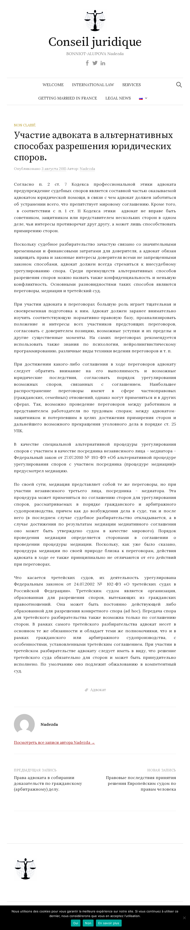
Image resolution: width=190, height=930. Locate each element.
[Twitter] (95, 62)
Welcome (53, 84)
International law (93, 84)
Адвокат (98, 689)
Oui (75, 923)
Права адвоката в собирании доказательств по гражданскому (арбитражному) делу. (48, 783)
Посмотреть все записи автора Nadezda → (54, 742)
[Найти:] (179, 84)
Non (88, 923)
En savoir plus (108, 923)
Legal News (118, 98)
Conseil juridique (95, 42)
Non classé (25, 125)
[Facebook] (87, 62)
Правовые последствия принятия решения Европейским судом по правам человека (141, 783)
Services (131, 84)
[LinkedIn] (103, 62)
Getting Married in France (67, 98)
